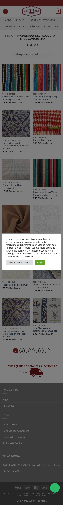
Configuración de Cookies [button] (19, 262)
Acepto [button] (40, 262)
